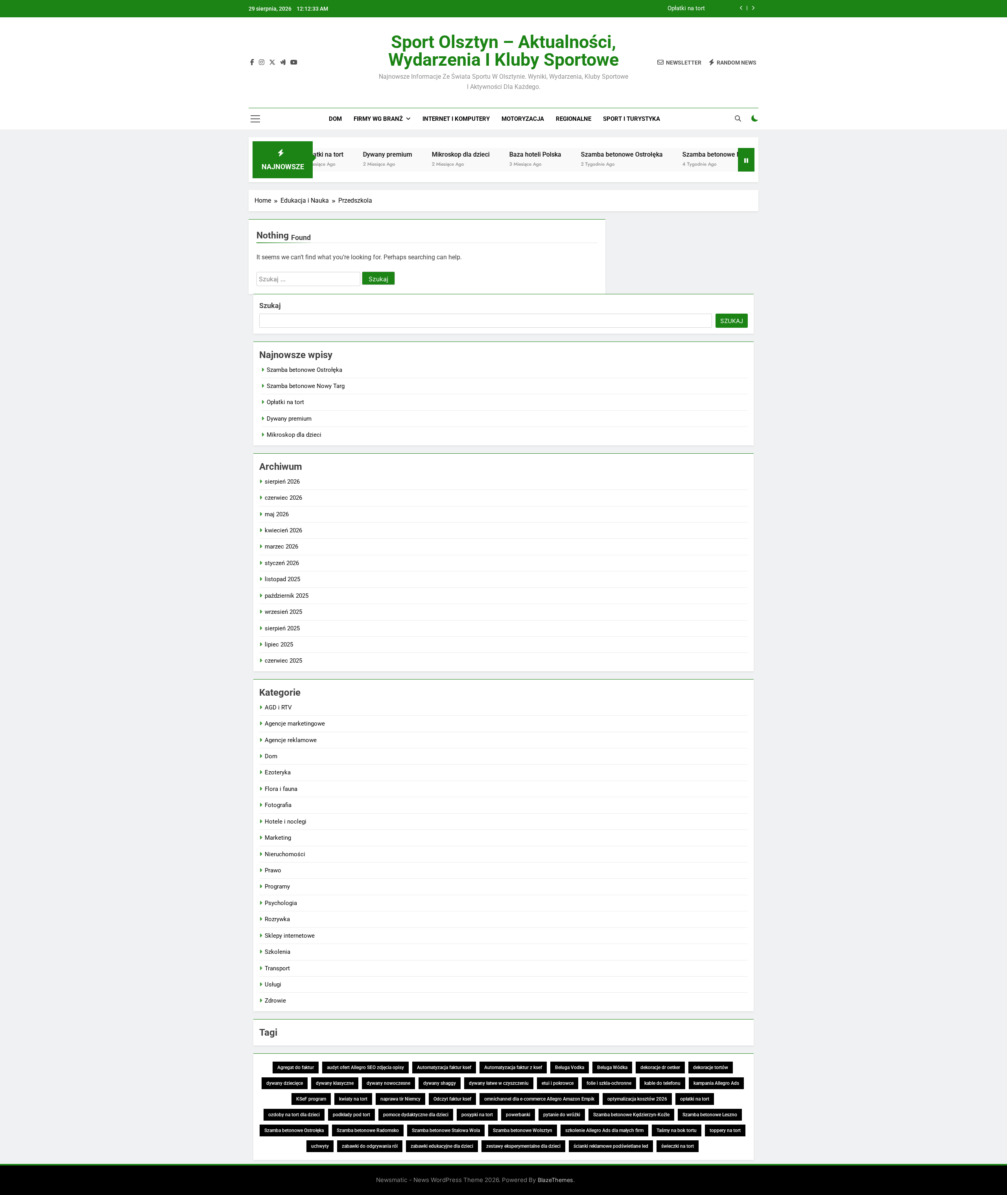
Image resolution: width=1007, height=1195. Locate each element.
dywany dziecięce (284, 1083)
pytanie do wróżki (561, 1114)
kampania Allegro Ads (716, 1083)
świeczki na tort (677, 1146)
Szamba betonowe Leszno (709, 1114)
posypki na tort (477, 1114)
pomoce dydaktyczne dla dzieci (415, 1114)
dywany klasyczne (335, 1083)
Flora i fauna (281, 788)
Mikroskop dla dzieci (432, 154)
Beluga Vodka (569, 1067)
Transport (277, 968)
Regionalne (573, 118)
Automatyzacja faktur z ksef (513, 1067)
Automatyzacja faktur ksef (444, 1067)
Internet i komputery (456, 118)
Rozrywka (277, 919)
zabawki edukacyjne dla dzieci (442, 1146)
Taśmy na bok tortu (677, 1130)
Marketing (278, 837)
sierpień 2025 (282, 628)
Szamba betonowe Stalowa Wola (446, 1130)
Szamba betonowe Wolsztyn (522, 1130)
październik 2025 (286, 595)
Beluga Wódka (612, 1067)
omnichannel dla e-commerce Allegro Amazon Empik (539, 1099)
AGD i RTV (278, 707)
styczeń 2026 (282, 563)
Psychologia (281, 903)
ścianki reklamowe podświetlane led (611, 1146)
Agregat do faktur (295, 1067)
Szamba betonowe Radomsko (368, 1130)
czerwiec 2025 (283, 660)
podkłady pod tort (351, 1114)
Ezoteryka (278, 772)
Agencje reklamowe (291, 740)
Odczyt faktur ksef (452, 1099)
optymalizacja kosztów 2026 (637, 1099)
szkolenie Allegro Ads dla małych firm (604, 1130)
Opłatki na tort (686, 9)
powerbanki (518, 1114)
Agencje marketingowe (295, 723)
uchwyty (320, 1146)
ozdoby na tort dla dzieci (294, 1114)
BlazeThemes (555, 1180)
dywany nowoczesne (388, 1083)
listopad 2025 (282, 579)
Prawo (273, 870)
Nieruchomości (285, 854)
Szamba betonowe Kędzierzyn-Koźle (631, 1114)
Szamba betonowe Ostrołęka (593, 154)
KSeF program (311, 1099)
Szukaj (270, 305)
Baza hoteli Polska (506, 154)
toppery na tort (725, 1130)
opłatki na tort (694, 1099)
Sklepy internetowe (290, 935)
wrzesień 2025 (283, 611)
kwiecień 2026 (283, 530)
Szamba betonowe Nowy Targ (695, 154)
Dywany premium (358, 154)
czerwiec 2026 (283, 497)
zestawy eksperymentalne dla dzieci (523, 1146)
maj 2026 (277, 514)
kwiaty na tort (353, 1099)
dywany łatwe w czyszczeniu (499, 1083)
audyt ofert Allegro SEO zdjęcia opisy (365, 1067)
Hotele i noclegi (285, 821)
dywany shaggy (439, 1083)
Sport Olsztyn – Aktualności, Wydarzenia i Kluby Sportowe (503, 50)
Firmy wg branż (378, 118)
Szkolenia (277, 951)
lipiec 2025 (279, 644)
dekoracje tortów (710, 1067)
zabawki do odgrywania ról (370, 1146)
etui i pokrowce (558, 1083)
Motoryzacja (523, 118)
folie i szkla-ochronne (608, 1083)
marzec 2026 (281, 546)
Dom (335, 118)
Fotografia (278, 805)
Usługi (273, 984)
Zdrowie (275, 1000)
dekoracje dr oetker (660, 1067)
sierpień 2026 (282, 481)
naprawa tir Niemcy (400, 1099)
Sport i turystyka (631, 118)
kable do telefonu (662, 1083)
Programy (277, 886)
